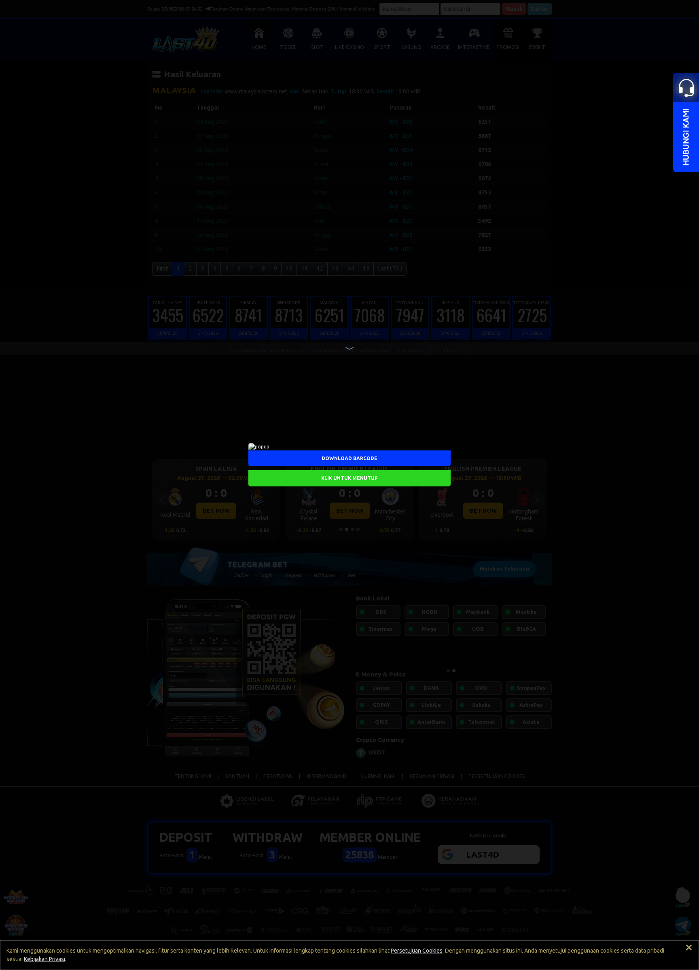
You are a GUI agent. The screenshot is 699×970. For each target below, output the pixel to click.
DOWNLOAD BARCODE (349, 458)
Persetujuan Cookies (417, 950)
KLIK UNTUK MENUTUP (349, 477)
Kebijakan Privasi (44, 959)
